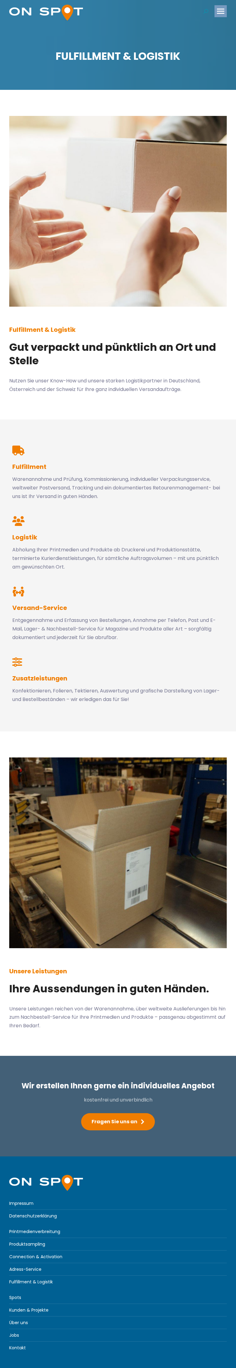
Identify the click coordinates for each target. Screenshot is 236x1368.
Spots (15, 1297)
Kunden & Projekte (29, 1310)
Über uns (18, 1323)
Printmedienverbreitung (34, 1231)
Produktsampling (27, 1244)
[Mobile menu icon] (220, 11)
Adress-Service (25, 1269)
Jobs (14, 1335)
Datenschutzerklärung (33, 1216)
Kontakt (17, 1348)
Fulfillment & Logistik (31, 1282)
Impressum (21, 1203)
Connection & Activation (35, 1257)
